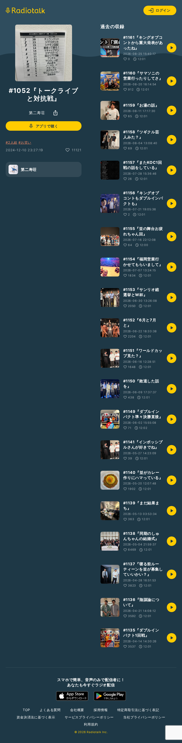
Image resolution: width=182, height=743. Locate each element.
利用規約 (91, 724)
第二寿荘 (37, 112)
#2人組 (11, 142)
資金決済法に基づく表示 (36, 717)
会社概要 (77, 710)
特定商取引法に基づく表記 (138, 710)
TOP (26, 710)
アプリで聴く (47, 126)
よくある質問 (50, 710)
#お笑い (24, 142)
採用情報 (101, 710)
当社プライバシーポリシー (144, 717)
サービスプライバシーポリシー (89, 717)
